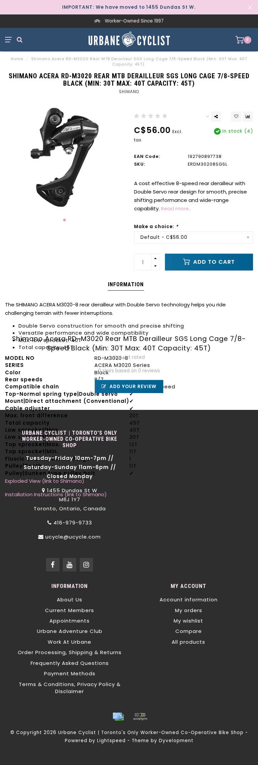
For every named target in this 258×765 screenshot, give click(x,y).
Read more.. (176, 208)
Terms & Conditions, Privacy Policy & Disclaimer (70, 688)
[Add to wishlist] (236, 117)
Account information (189, 599)
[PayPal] (140, 717)
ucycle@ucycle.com (73, 536)
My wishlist (188, 620)
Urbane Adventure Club (69, 631)
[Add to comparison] (248, 117)
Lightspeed (111, 740)
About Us (69, 599)
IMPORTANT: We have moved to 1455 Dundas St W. (129, 7)
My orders (188, 610)
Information (126, 284)
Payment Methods (69, 673)
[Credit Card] (118, 717)
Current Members (69, 610)
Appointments (69, 620)
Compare (188, 631)
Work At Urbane (69, 641)
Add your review (132, 386)
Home (17, 58)
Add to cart (213, 262)
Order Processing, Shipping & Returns (70, 652)
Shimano (129, 91)
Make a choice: (156, 226)
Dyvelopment (176, 740)
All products (188, 641)
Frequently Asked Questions (70, 663)
